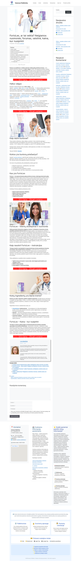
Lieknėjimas (45, 2)
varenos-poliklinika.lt (21, 439)
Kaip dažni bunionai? (15, 50)
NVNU (35, 100)
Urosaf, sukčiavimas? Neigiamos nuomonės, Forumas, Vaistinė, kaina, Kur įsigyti (63, 65)
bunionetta (17, 97)
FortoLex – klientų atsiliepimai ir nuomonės (19, 54)
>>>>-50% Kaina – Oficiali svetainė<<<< (30, 80)
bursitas (36, 90)
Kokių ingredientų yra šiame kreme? (18, 57)
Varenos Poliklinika (21, 3)
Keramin (20, 151)
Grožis (39, 2)
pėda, (27, 88)
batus (39, 93)
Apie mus (59, 2)
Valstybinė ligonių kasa (37, 463)
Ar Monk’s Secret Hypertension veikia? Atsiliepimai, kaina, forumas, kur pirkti (30, 364)
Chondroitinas (15, 308)
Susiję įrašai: (15, 61)
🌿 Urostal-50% (59, 34)
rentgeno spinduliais (24, 96)
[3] (32, 94)
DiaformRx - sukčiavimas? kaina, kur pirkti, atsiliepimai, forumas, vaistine (63, 87)
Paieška (57, 10)
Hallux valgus (13, 49)
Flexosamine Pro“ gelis (61, 28)
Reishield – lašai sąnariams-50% (63, 30)
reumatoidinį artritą (25, 95)
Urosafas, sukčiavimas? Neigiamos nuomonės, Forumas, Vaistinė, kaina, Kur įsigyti (63, 76)
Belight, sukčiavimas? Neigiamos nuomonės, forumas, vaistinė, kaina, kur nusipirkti (26, 377)
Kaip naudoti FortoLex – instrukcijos (18, 56)
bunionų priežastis (18, 157)
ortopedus (29, 100)
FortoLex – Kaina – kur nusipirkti (17, 59)
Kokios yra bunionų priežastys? (17, 52)
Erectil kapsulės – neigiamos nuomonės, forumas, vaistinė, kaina (23, 378)
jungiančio (16, 88)
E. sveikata (34, 465)
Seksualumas (52, 2)
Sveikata (34, 2)
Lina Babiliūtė (18, 60)
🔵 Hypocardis (59, 32)
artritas (43, 90)
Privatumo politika (66, 2)
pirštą (22, 88)
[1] (20, 93)
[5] (30, 107)
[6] (31, 107)
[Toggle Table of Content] (27, 48)
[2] (35, 87)
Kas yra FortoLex (14, 53)
